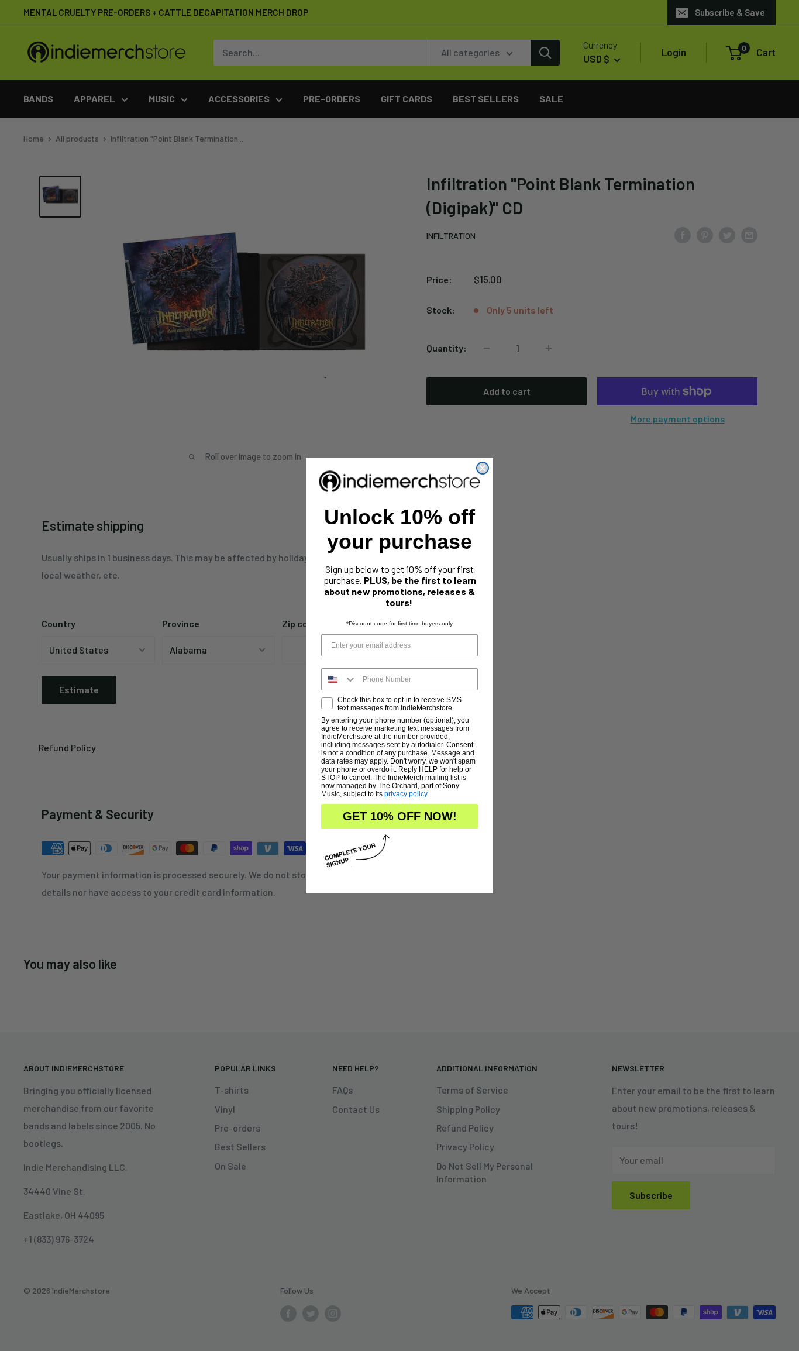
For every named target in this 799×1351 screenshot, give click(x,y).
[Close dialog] (482, 468)
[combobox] (339, 679)
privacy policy (405, 794)
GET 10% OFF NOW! (400, 816)
